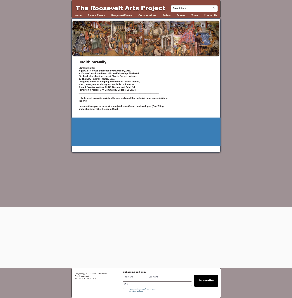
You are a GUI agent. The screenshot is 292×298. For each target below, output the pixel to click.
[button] (145, 38)
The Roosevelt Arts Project (120, 8)
